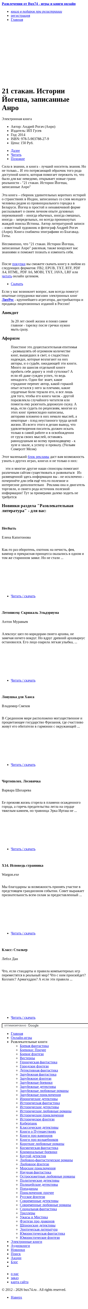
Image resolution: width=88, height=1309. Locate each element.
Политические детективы (39, 1180)
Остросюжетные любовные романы (47, 1176)
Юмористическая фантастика (42, 1233)
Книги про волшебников (39, 1140)
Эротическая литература (39, 1229)
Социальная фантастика (38, 1209)
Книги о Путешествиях (38, 1131)
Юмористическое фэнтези (40, 1237)
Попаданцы (29, 1188)
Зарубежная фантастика (38, 1074)
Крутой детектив (33, 1156)
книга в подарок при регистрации (36, 11)
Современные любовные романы (45, 1205)
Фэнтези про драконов (37, 1221)
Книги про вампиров (36, 1135)
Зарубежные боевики (36, 1082)
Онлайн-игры (21, 1038)
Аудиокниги (20, 1246)
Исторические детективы (39, 1107)
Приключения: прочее (37, 1193)
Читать (16, 155)
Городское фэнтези (34, 1066)
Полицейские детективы (39, 1184)
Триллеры (27, 1213)
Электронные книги (26, 1242)
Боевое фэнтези (32, 1054)
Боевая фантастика (34, 1046)
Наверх (16, 1297)
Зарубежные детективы (38, 1087)
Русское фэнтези (32, 1197)
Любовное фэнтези (34, 1164)
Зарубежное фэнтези (35, 1078)
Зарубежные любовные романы (44, 1091)
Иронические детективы (39, 1099)
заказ (15, 1278)
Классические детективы (39, 1127)
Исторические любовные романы (46, 1111)
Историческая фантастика (40, 1103)
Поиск (16, 1254)
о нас (15, 1274)
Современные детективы (39, 1201)
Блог (14, 1262)
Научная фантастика (35, 1172)
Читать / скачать (23, 596)
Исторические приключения (42, 1115)
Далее (15, 150)
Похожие (18, 159)
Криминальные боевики (38, 1152)
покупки (18, 264)
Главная (17, 1034)
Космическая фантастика (39, 1148)
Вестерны (27, 1058)
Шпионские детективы (38, 1225)
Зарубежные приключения (40, 1095)
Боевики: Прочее (33, 1050)
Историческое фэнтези (37, 1119)
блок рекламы (38, 457)
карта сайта (19, 1282)
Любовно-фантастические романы (46, 1160)
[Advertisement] (31, 53)
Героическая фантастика (38, 1062)
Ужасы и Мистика (34, 1217)
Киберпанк (28, 1123)
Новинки (18, 1250)
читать (7, 276)
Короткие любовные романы (42, 1144)
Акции (16, 1258)
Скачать (17, 284)
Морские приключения (38, 1168)
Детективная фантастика (39, 1070)
